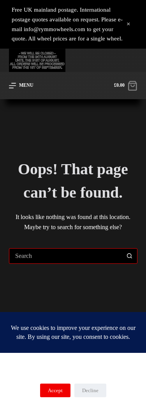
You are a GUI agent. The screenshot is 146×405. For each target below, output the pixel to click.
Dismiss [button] (128, 24)
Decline (90, 390)
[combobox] (65, 256)
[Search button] (129, 256)
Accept (55, 390)
